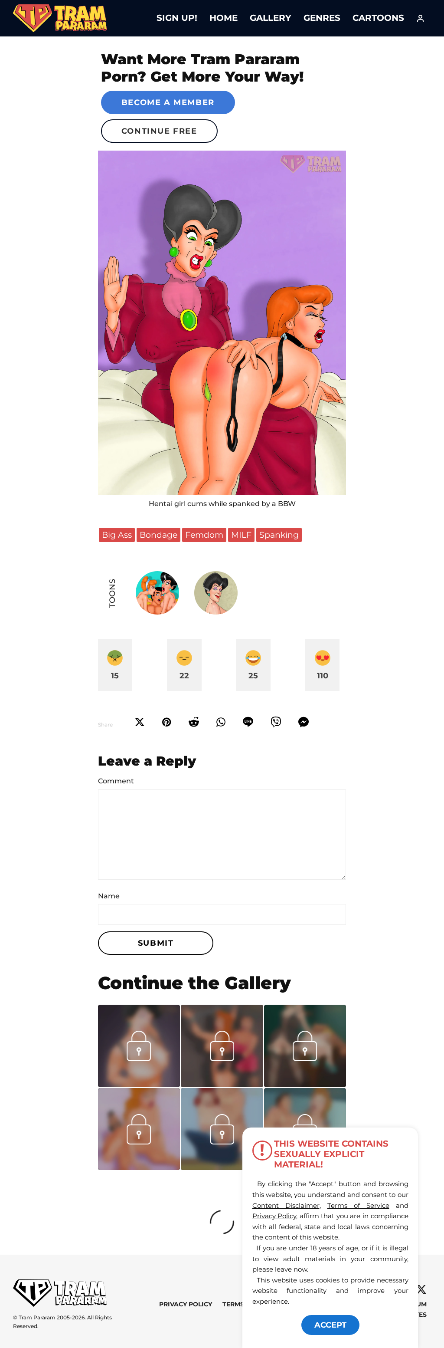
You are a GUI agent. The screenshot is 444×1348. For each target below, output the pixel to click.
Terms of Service (358, 1205)
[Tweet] (139, 722)
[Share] (220, 722)
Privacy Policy (185, 1305)
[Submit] (194, 722)
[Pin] (166, 722)
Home (223, 18)
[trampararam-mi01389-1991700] (139, 1084)
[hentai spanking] (222, 323)
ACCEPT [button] (330, 1325)
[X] (421, 1289)
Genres (322, 18)
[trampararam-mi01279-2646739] (305, 1084)
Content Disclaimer (286, 1205)
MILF (241, 534)
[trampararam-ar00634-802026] (139, 1167)
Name (109, 896)
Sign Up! (177, 18)
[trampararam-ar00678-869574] (222, 1084)
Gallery (270, 18)
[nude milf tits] (222, 1167)
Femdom (204, 534)
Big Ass (117, 534)
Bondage (158, 534)
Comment (116, 781)
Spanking (279, 534)
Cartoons (378, 18)
